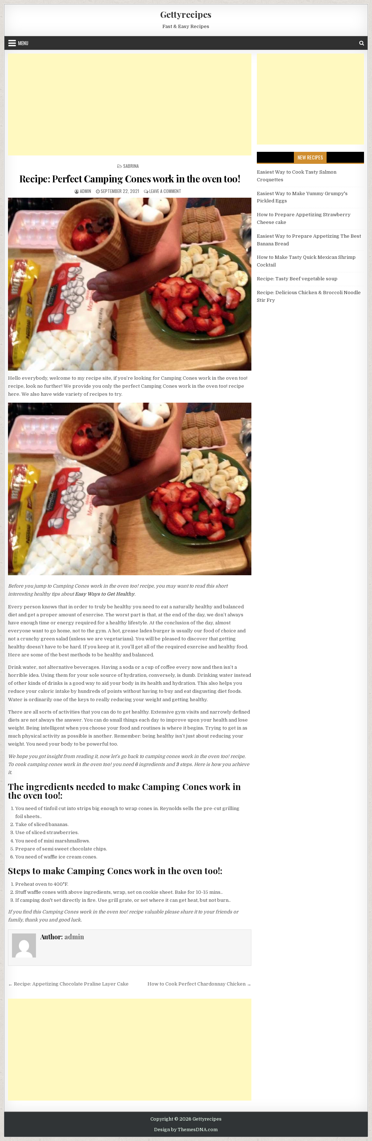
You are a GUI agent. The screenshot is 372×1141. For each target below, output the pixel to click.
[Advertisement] (129, 104)
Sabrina (131, 166)
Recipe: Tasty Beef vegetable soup (297, 278)
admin (85, 191)
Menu (23, 43)
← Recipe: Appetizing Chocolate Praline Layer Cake (68, 984)
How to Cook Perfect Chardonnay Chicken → (199, 984)
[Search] (361, 43)
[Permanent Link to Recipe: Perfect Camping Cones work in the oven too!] (129, 284)
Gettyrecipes (185, 14)
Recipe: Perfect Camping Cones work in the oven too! (129, 178)
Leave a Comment (165, 191)
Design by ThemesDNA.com (186, 1129)
